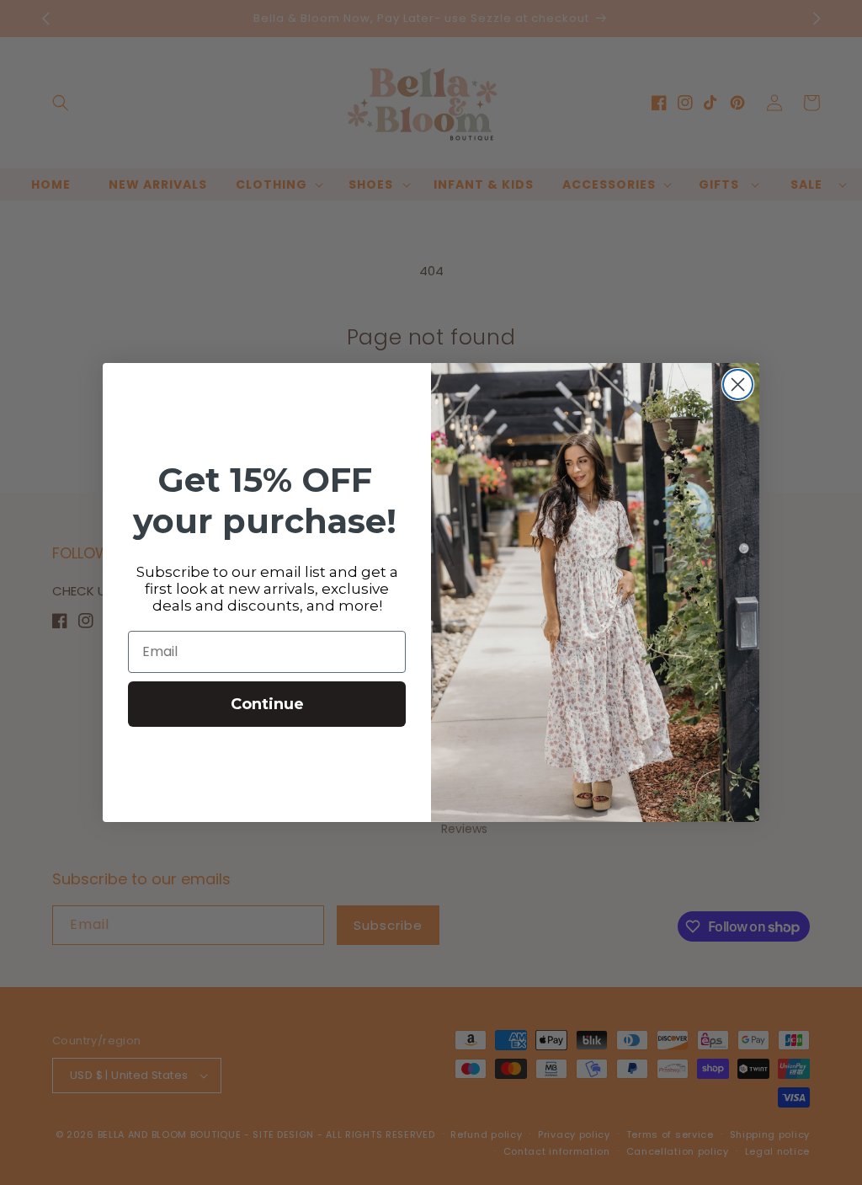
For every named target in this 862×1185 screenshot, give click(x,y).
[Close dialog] (738, 384)
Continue (267, 704)
